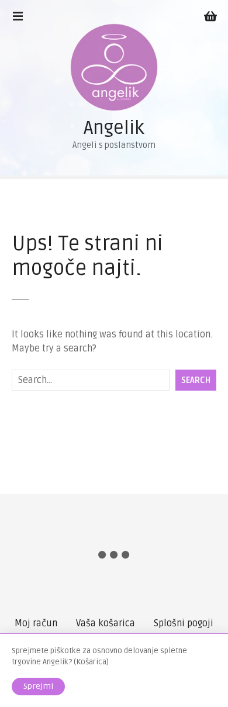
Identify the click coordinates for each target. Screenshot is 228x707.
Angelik (114, 127)
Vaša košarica (105, 623)
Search (195, 380)
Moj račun (36, 623)
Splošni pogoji (183, 623)
